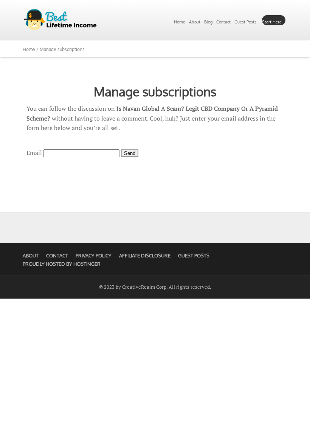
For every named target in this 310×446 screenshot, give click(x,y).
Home (179, 22)
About (194, 22)
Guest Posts (245, 22)
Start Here (272, 22)
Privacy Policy (94, 255)
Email (34, 153)
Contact (223, 22)
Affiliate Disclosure (144, 255)
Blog (208, 22)
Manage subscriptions (155, 91)
